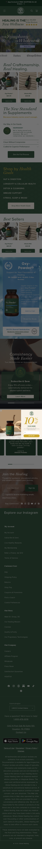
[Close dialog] (1, 410)
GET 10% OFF (31, 436)
